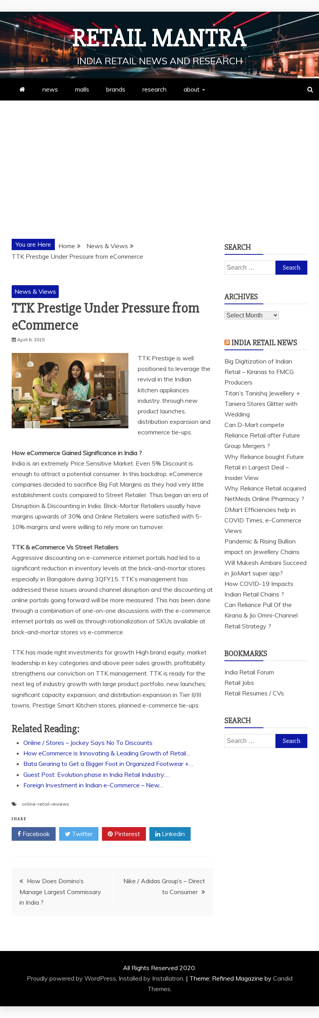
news (50, 89)
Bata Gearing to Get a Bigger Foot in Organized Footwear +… (108, 763)
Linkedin (172, 834)
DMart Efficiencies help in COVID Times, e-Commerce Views (262, 520)
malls (82, 89)
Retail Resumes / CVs (254, 693)
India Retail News (264, 343)
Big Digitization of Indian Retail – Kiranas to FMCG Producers (259, 371)
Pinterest (126, 834)
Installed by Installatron (151, 978)
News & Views (35, 291)
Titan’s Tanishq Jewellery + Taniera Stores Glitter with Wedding (262, 403)
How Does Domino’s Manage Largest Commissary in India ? (60, 891)
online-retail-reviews (45, 804)
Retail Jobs (239, 682)
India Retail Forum (249, 672)
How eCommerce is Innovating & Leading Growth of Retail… (106, 753)
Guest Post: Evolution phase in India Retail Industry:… (96, 774)
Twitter (81, 834)
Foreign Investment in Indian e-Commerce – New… (93, 785)
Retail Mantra (159, 38)
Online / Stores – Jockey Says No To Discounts (87, 742)
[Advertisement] (159, 158)
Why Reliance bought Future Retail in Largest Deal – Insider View (264, 467)
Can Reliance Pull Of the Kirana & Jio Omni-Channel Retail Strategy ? (261, 615)
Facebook (35, 834)
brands (115, 89)
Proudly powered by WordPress (71, 978)
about (192, 89)
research (154, 89)
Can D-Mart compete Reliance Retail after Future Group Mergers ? (262, 435)
